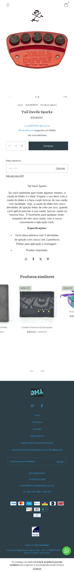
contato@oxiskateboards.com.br (37, 485)
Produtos (37, 422)
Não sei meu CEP (15, 175)
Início (20, 105)
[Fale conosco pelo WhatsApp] (66, 550)
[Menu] (8, 5)
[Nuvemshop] (37, 545)
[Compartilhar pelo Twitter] (41, 259)
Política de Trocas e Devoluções (37, 442)
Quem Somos (37, 435)
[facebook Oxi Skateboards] (41, 405)
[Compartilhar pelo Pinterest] (48, 259)
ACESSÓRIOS (31, 105)
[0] (65, 5)
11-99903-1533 (37, 479)
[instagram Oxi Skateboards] (32, 405)
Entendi (37, 568)
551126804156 (37, 473)
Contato (37, 428)
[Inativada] (35, 532)
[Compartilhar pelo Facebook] (33, 259)
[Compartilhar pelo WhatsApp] (26, 259)
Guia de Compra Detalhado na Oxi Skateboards (37, 449)
